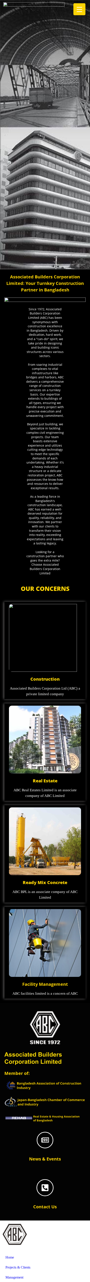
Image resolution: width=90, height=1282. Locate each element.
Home (9, 1257)
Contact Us (45, 1207)
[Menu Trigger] (79, 9)
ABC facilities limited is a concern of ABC (45, 993)
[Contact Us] (45, 1187)
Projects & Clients (17, 1267)
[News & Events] (45, 1140)
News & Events (45, 1159)
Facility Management (45, 984)
